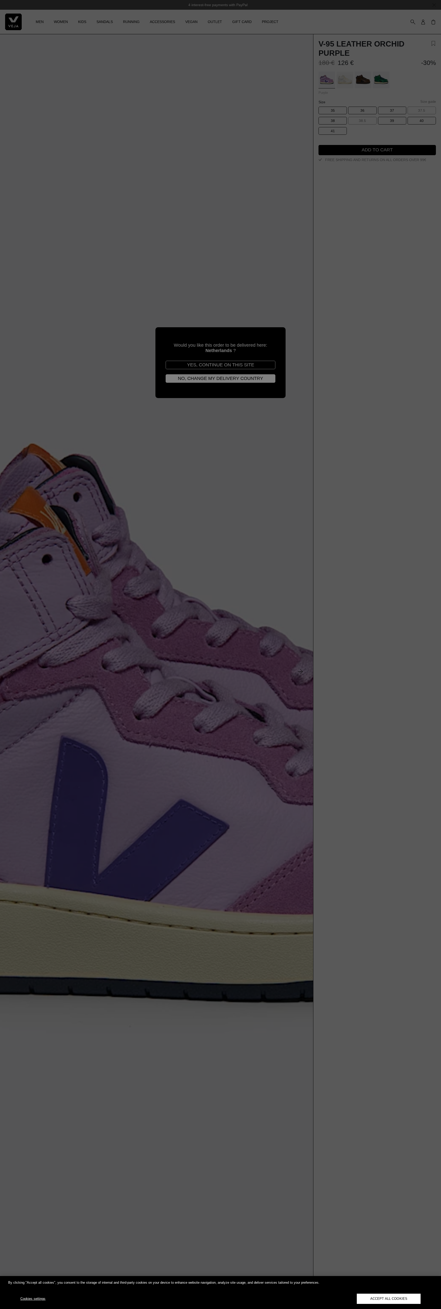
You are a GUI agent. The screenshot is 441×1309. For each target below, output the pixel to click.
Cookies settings (33, 1299)
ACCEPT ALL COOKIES (388, 1299)
